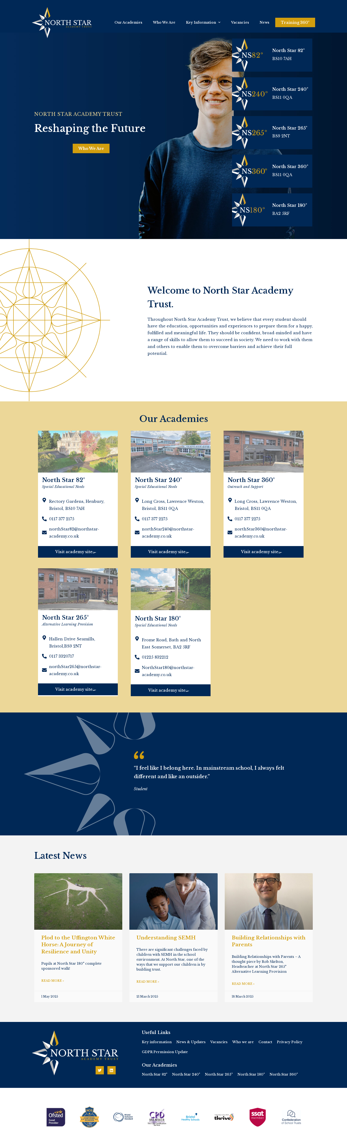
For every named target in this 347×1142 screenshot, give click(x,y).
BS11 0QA (282, 174)
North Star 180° (289, 205)
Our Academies (128, 22)
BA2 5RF (280, 213)
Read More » (52, 980)
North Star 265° (289, 128)
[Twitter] (100, 1070)
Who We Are (164, 22)
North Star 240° (290, 89)
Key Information (201, 22)
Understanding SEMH (166, 938)
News (264, 22)
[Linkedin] (111, 1070)
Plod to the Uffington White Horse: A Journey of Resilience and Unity (78, 945)
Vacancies (240, 22)
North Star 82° (288, 50)
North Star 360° (290, 166)
